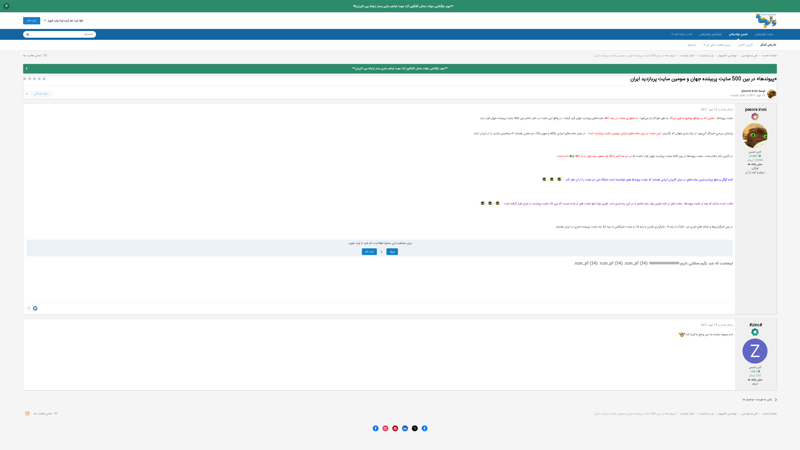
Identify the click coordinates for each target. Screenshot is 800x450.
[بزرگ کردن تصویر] (559, 179)
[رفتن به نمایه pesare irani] (771, 94)
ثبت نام (32, 20)
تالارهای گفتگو (768, 45)
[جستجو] (27, 34)
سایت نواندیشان (764, 34)
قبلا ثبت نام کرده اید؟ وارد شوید (64, 21)
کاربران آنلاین (745, 45)
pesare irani (750, 91)
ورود (392, 251)
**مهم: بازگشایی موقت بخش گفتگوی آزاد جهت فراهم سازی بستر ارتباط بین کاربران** (403, 6)
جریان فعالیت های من (718, 45)
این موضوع (43, 34)
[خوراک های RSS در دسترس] (27, 414)
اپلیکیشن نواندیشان (710, 34)
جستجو (692, 45)
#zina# (755, 325)
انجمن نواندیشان (738, 34)
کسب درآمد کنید (682, 34)
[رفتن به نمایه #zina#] (755, 351)
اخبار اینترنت (737, 95)
